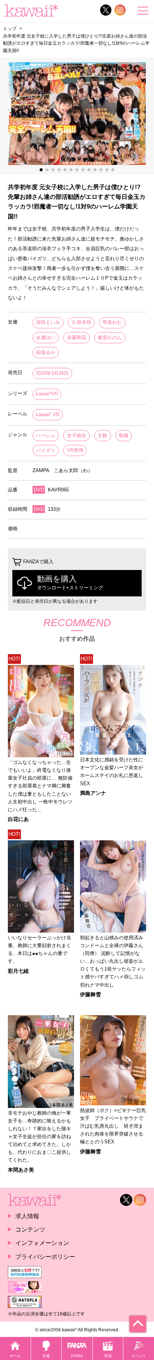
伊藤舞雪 (90, 994)
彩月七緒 (18, 971)
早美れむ (112, 322)
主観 (102, 435)
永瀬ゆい (45, 337)
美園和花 (76, 337)
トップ (9, 28)
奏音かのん (110, 337)
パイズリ (45, 450)
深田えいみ (48, 322)
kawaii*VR (47, 393)
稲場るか (45, 352)
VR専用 (75, 450)
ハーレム (45, 435)
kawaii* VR (47, 414)
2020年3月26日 (52, 373)
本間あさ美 (21, 1169)
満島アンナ (93, 793)
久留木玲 (81, 322)
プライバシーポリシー (45, 1256)
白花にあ (18, 819)
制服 (124, 435)
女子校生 (76, 435)
